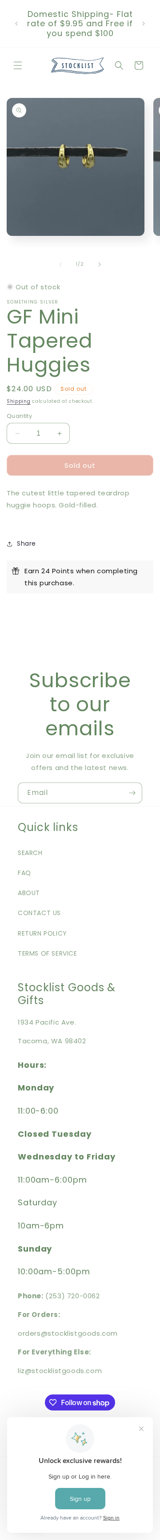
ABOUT (29, 892)
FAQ (24, 872)
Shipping (19, 401)
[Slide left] (60, 264)
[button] (18, 65)
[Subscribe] (132, 792)
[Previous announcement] (16, 23)
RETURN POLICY (42, 933)
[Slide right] (99, 264)
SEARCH (30, 852)
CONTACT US (39, 912)
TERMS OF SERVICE (47, 953)
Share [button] (26, 543)
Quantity (19, 416)
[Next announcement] (143, 23)
